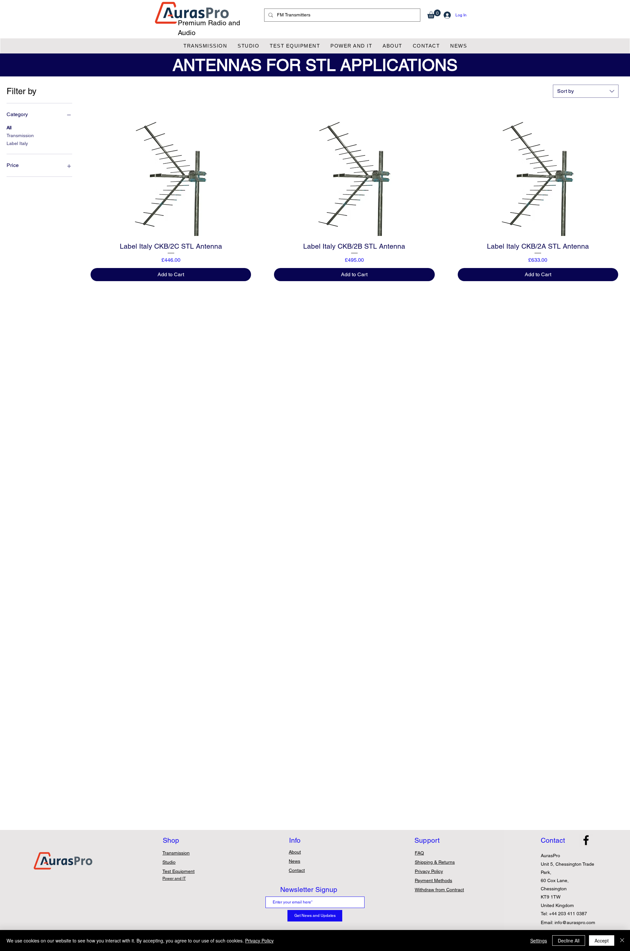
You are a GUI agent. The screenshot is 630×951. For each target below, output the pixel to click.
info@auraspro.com (575, 922)
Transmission (20, 135)
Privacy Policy (259, 940)
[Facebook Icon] (586, 840)
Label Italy (17, 143)
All (9, 127)
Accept (602, 940)
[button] (434, 14)
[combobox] (586, 91)
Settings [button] (538, 940)
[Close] (622, 940)
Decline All (568, 940)
